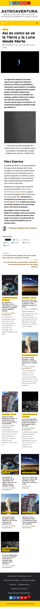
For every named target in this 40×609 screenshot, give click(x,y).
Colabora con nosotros (19, 589)
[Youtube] (21, 3)
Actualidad (5, 300)
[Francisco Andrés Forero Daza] (4, 228)
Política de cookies (28, 580)
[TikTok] (29, 3)
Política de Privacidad (11, 580)
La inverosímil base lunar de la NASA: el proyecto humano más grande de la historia (30, 422)
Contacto (12, 584)
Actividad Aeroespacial (9, 297)
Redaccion (34, 309)
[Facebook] (14, 3)
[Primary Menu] (2, 23)
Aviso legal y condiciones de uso (19, 576)
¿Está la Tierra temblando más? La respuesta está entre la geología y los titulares (9, 420)
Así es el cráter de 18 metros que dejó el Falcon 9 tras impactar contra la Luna (29, 303)
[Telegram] (25, 3)
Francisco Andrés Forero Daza (22, 228)
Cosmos (5, 29)
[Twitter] (10, 3)
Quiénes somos (23, 584)
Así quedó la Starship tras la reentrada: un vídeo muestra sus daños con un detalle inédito (10, 307)
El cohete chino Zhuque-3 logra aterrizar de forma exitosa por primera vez (29, 361)
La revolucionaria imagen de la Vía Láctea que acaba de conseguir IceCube (19, 255)
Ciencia (13, 414)
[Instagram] (18, 3)
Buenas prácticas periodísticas (19, 593)
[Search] (37, 23)
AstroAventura (19, 11)
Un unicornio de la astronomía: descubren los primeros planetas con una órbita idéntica (21, 263)
